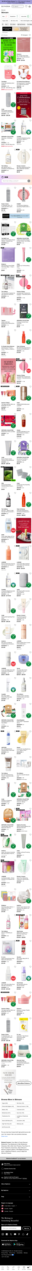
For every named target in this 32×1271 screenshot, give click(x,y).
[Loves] (26, 6)
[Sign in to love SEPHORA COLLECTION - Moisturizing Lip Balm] (15, 1044)
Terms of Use (12, 1252)
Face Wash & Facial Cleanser (20, 1142)
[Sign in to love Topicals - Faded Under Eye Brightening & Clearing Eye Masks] (15, 304)
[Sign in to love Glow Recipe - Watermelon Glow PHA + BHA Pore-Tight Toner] (30, 915)
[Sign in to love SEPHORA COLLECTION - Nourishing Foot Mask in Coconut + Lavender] (30, 441)
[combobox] (17, 6)
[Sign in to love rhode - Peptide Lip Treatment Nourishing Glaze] (15, 783)
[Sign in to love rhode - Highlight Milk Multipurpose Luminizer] (30, 386)
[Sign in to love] (30, 65)
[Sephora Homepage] (5, 6)
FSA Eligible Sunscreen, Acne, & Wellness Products (15, 1150)
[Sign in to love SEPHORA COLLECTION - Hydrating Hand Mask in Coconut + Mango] (30, 783)
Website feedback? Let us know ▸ (16, 1158)
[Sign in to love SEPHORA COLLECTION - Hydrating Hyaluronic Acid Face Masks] (15, 704)
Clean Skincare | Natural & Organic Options (14, 1148)
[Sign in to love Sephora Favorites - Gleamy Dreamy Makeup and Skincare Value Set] (30, 808)
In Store (13, 24)
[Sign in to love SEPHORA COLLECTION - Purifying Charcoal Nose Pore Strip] (30, 304)
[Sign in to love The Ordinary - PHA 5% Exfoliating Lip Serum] (15, 915)
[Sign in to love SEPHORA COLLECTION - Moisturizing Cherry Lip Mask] (15, 414)
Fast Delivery (22, 24)
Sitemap (26, 1252)
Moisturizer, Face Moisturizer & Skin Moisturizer (14, 1144)
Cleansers (4, 1146)
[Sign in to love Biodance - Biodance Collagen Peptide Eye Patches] (30, 992)
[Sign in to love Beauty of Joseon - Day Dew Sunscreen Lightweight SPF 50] (30, 599)
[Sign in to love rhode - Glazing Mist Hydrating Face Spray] (15, 599)
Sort (6, 24)
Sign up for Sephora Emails (9, 1224)
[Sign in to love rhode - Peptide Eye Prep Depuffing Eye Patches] (30, 467)
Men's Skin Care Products (15, 1146)
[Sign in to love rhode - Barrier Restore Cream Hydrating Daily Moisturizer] (15, 441)
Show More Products (24, 1083)
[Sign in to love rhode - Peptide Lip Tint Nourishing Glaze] (30, 248)
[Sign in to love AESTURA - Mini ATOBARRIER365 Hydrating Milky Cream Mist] (15, 731)
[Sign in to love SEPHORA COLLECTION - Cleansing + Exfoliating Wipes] (15, 120)
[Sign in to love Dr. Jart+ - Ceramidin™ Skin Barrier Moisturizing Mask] (30, 1018)
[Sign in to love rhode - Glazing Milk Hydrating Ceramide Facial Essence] (15, 93)
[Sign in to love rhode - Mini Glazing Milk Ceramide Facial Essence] (30, 573)
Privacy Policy (4, 1252)
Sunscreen (14, 1148)
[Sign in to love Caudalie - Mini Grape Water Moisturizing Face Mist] (15, 678)
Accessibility (19, 1252)
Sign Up (26, 1228)
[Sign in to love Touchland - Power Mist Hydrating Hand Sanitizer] (15, 65)
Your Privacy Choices (6, 1254)
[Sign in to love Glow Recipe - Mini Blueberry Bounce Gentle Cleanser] (30, 966)
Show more (4, 1136)
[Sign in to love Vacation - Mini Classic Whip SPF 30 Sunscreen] (30, 941)
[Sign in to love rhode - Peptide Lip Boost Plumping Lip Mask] (30, 834)
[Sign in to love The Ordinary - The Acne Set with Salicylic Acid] (30, 757)
